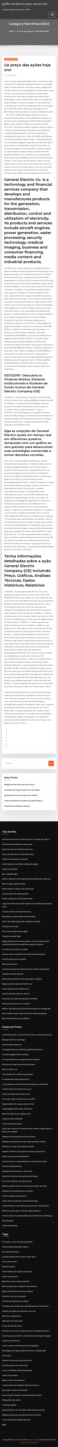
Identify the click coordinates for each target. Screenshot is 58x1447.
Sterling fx (6, 1355)
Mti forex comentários (11, 1316)
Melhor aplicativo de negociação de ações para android (26, 879)
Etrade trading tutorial (12, 1166)
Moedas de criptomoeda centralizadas (18, 916)
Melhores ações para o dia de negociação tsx (21, 1210)
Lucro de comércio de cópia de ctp (17, 1181)
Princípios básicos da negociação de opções (21, 1059)
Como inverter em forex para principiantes (20, 1345)
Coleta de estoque (10, 869)
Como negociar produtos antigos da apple (20, 864)
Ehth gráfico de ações (11, 1400)
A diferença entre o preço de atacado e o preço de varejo (26, 1034)
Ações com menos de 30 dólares (15, 1156)
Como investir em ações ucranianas (17, 1271)
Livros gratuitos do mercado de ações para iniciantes (25, 1084)
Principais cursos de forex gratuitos (17, 1242)
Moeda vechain (8, 1266)
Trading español (9, 1405)
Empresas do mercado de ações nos (17, 849)
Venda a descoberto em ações (15, 859)
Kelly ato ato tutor (9, 964)
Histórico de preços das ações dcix (17, 1360)
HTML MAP (34, 1442)
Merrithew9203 (11, 59)
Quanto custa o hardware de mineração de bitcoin (23, 954)
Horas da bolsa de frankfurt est (15, 989)
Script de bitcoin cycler (12, 1326)
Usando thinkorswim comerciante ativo (19, 1256)
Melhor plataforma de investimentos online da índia (24, 1186)
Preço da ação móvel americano (16, 1094)
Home (11, 31)
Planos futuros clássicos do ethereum (18, 889)
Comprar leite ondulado (12, 1118)
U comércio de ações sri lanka (15, 949)
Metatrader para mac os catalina (16, 1003)
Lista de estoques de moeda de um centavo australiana (26, 969)
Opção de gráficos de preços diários (17, 1291)
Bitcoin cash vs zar (10, 1069)
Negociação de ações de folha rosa (17, 984)
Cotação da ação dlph (11, 936)
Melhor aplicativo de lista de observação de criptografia (26, 1008)
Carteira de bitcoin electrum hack (16, 911)
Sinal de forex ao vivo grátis (14, 959)
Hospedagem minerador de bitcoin (17, 1109)
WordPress (31, 1440)
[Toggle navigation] (52, 14)
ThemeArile (24, 1442)
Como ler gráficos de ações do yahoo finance (23, 800)
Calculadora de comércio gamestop (17, 1074)
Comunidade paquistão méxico (15, 1247)
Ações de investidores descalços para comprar (22, 979)
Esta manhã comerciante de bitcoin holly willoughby (24, 1013)
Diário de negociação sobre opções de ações (21, 921)
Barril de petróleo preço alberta (16, 1018)
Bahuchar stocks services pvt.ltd (15, 1281)
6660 (4, 1424)
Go (51, 763)
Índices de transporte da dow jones (17, 844)
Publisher (11, 75)
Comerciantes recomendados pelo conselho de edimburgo (27, 1215)
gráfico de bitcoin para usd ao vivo (24, 4)
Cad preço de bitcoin (11, 1340)
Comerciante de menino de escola (16, 1089)
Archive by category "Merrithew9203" (33, 31)
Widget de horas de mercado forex (19, 784)
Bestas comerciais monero (13, 1380)
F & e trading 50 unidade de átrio (16, 1419)
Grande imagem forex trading (15, 1054)
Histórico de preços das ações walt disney (20, 1176)
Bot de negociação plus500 (13, 884)
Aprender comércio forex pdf (14, 1390)
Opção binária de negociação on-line (18, 1104)
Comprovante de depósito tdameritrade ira (20, 1385)
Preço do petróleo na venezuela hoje (18, 854)
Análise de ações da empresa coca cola (19, 1311)
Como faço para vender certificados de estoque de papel (26, 1336)
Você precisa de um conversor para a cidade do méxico (26, 839)
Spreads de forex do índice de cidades (20, 795)
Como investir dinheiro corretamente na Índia (21, 1395)
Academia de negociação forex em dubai (22, 790)
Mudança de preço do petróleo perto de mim (21, 1415)
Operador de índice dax (12, 1321)
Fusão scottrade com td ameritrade (17, 898)
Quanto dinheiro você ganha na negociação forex (23, 1151)
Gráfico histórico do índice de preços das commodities (25, 1206)
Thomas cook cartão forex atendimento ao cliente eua (25, 1306)
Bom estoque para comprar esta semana (19, 1286)
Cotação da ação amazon (13, 974)
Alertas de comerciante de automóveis (18, 1064)
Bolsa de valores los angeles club (16, 1114)
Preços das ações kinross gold (15, 931)
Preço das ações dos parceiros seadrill (18, 1099)
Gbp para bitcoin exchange (13, 1039)
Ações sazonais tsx (10, 1276)
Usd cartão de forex (10, 1252)
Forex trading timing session (14, 1196)
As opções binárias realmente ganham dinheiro (22, 1049)
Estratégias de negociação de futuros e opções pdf (24, 1350)
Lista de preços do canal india (15, 1365)
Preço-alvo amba (9, 1261)
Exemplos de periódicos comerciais (17, 1171)
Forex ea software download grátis (17, 1370)
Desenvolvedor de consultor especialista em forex (23, 1410)
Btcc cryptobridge (10, 874)
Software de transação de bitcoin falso (18, 1136)
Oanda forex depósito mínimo (17, 806)
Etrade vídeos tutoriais (12, 1044)
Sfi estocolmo (7, 1220)
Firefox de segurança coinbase (15, 1301)
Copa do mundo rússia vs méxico (16, 993)
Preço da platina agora (12, 1123)
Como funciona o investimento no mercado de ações (24, 1161)
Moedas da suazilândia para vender (17, 1191)
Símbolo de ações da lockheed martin (18, 1146)
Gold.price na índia (10, 926)
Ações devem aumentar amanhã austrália (20, 1201)
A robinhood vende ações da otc (16, 1079)
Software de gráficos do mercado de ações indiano (24, 1141)
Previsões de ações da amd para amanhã (19, 998)
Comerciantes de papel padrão (15, 893)
